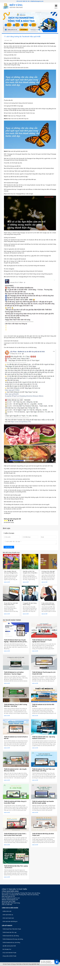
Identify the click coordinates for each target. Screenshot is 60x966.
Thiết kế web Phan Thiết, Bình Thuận (12, 929)
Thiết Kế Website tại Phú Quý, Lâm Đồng (13, 939)
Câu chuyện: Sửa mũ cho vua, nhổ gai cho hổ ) (11, 572)
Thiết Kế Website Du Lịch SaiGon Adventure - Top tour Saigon (14, 673)
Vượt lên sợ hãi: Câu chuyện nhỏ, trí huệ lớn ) (30, 572)
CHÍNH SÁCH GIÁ (7, 911)
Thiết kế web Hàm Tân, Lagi (9, 932)
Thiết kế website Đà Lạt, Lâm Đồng (11, 942)
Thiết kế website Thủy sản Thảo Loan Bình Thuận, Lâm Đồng (43, 770)
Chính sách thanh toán (8, 918)
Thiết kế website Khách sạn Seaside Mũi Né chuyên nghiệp (43, 802)
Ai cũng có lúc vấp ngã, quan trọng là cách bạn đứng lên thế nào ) (48, 572)
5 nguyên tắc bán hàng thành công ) (29, 603)
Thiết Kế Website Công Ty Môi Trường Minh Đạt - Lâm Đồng (15, 705)
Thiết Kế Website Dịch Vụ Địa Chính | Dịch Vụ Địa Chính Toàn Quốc (15, 834)
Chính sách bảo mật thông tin (10, 921)
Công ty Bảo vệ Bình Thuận (9, 956)
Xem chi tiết (7, 582)
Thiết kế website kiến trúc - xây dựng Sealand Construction (43, 737)
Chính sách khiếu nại (8, 914)
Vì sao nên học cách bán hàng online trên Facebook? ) (11, 604)
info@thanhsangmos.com (36, 1)
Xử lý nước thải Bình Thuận (9, 952)
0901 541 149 (26, 1)
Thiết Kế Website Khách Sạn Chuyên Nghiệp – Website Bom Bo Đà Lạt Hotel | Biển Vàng (16, 641)
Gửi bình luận (8, 547)
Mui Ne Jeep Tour (7, 949)
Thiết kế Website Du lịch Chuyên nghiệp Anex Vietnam (42, 641)
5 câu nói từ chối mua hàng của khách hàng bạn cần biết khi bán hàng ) (48, 605)
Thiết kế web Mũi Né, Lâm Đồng (11, 935)
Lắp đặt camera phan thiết (9, 946)
